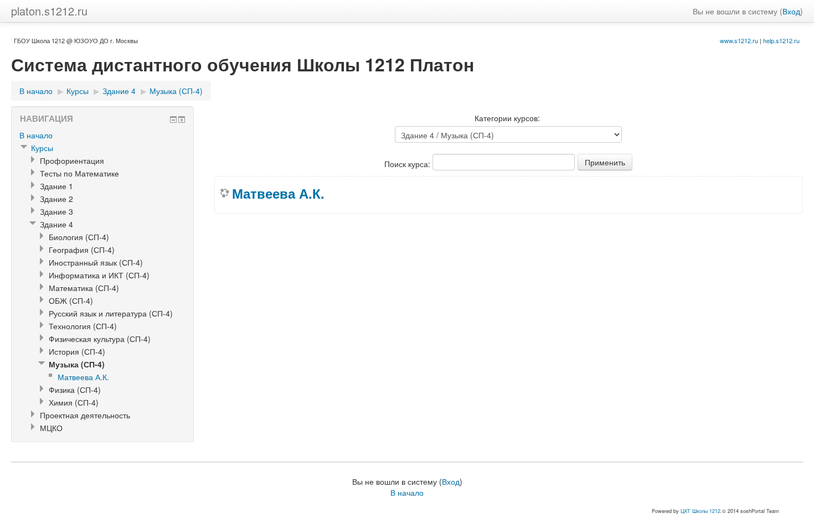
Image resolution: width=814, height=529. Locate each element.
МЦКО (51, 427)
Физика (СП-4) (75, 389)
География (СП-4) (82, 249)
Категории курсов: (507, 117)
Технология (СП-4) (83, 325)
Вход (791, 11)
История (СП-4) (77, 351)
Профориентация (72, 160)
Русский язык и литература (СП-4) (111, 313)
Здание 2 (56, 198)
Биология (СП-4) (79, 236)
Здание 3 (56, 211)
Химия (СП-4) (74, 402)
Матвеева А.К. (278, 193)
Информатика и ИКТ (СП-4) (99, 275)
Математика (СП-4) (84, 287)
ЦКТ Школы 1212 (700, 511)
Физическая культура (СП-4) (100, 338)
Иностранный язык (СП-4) (96, 262)
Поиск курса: (408, 163)
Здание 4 (119, 90)
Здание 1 (56, 185)
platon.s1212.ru (49, 11)
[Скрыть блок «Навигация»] (173, 119)
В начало (36, 90)
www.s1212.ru (739, 40)
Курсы (77, 90)
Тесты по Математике (79, 173)
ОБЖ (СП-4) (71, 300)
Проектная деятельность (85, 415)
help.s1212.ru (781, 40)
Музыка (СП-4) (176, 90)
